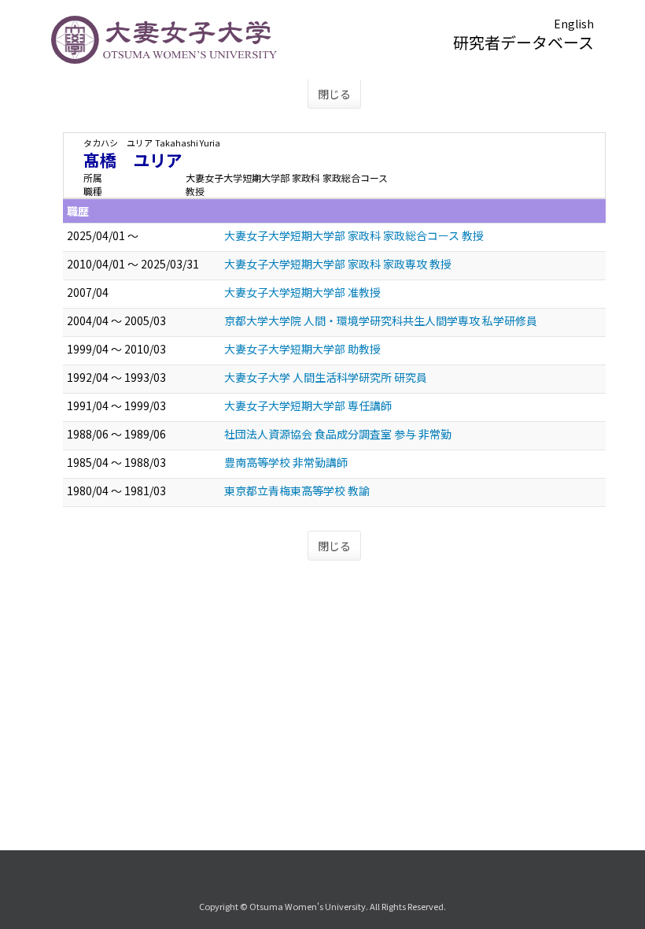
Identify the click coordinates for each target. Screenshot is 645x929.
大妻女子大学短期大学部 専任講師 (308, 405)
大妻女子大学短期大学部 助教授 (302, 349)
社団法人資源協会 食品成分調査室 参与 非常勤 (338, 434)
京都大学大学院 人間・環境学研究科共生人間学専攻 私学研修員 (380, 320)
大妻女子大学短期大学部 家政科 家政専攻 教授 (338, 264)
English (574, 23)
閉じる (334, 94)
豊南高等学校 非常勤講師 (286, 462)
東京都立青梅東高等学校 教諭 (297, 490)
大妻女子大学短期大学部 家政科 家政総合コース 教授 (354, 235)
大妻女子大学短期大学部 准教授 (302, 292)
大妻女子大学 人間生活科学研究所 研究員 (325, 377)
